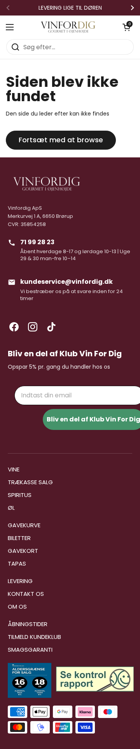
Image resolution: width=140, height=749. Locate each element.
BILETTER (19, 538)
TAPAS (17, 563)
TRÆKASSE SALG (30, 482)
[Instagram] (32, 327)
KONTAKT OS (26, 594)
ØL (11, 508)
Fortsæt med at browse (61, 140)
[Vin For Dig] (68, 27)
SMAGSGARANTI (30, 649)
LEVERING (20, 581)
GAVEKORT (23, 551)
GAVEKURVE (24, 525)
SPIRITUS (20, 495)
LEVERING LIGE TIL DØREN (70, 7)
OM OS (17, 606)
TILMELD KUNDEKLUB (34, 637)
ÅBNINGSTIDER (27, 624)
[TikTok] (51, 327)
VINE (13, 469)
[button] (126, 27)
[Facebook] (14, 327)
